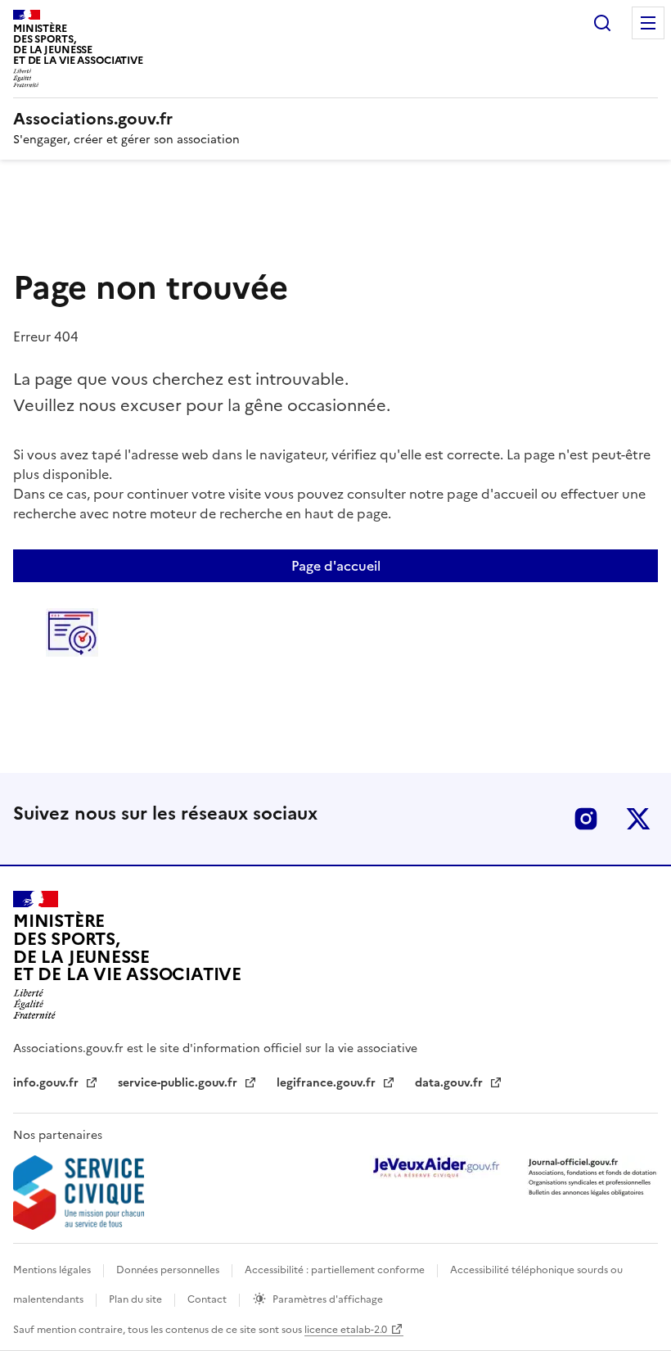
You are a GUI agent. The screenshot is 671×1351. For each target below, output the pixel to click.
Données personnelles (169, 1270)
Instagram (586, 818)
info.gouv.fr (47, 1082)
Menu (648, 23)
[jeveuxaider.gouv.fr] (435, 1167)
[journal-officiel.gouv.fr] (592, 1176)
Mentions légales (53, 1270)
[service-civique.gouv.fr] (78, 1192)
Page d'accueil (336, 566)
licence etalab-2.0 (345, 1329)
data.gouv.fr (450, 1082)
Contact (208, 1299)
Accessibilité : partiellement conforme (336, 1270)
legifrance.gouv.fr (328, 1082)
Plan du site (136, 1299)
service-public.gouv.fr (179, 1082)
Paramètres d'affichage (327, 1299)
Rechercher (602, 23)
